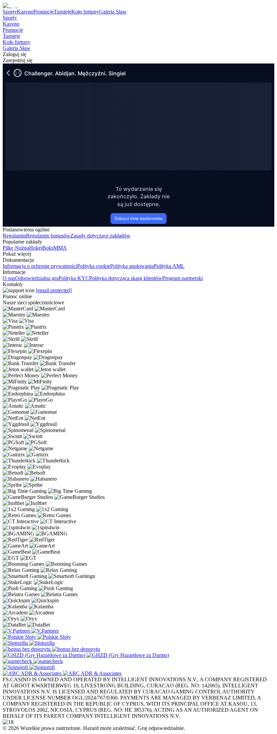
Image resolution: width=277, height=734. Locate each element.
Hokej (35, 248)
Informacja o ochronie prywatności (40, 266)
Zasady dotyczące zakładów (100, 235)
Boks (47, 248)
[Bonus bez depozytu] (27, 649)
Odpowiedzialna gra (36, 278)
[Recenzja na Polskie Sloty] (20, 637)
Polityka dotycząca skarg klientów (125, 278)
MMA (60, 248)
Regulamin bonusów (48, 235)
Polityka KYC (73, 278)
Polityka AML (169, 266)
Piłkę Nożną (16, 248)
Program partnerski (182, 278)
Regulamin (14, 235)
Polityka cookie (93, 266)
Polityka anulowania (132, 266)
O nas (9, 278)
